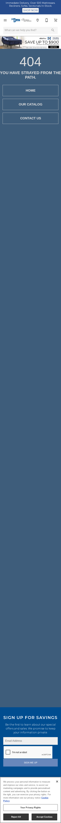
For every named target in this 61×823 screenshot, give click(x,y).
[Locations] (37, 20)
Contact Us (30, 118)
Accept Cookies (44, 817)
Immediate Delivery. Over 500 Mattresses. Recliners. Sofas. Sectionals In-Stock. (30, 4)
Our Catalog (30, 104)
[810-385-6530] (47, 20)
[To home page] (21, 20)
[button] (5, 20)
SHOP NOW (30, 10)
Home (30, 90)
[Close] (57, 781)
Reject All (16, 817)
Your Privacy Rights (30, 807)
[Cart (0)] (56, 20)
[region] (30, 800)
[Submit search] (52, 30)
